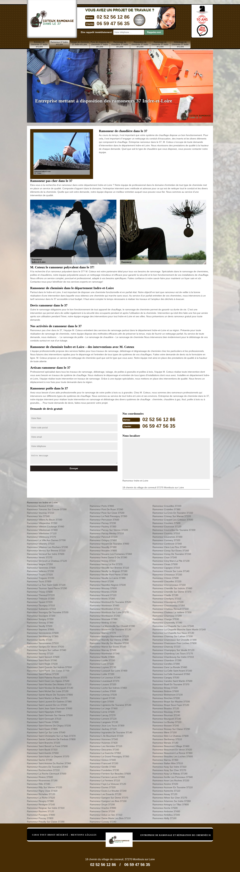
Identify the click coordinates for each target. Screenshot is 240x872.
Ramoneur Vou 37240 (38, 516)
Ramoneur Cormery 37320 (166, 540)
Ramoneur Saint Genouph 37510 (44, 718)
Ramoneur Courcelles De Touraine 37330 (173, 530)
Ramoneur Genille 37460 (103, 766)
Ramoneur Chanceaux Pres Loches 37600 (174, 643)
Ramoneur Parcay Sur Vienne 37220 (109, 530)
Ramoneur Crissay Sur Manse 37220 (171, 516)
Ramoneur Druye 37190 (102, 804)
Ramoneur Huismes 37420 (104, 742)
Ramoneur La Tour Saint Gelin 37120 (46, 585)
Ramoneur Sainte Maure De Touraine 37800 (50, 694)
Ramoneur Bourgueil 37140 (166, 718)
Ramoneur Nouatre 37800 (103, 550)
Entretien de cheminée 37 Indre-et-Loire (39, 44)
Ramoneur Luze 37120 (102, 663)
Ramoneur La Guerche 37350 (105, 753)
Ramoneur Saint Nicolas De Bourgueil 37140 (50, 688)
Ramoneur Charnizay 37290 (167, 615)
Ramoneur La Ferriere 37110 (105, 780)
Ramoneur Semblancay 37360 (42, 636)
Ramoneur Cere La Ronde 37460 (169, 667)
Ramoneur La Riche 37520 (41, 797)
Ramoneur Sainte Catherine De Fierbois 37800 (51, 739)
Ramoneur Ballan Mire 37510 (167, 763)
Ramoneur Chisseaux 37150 (167, 574)
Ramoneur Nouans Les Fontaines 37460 (111, 554)
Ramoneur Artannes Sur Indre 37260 (171, 801)
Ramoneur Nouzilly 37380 (103, 547)
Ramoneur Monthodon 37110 (105, 609)
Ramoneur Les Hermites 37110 (106, 746)
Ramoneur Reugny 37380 (40, 801)
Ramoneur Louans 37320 (103, 684)
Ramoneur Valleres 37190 (40, 571)
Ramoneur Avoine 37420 (165, 784)
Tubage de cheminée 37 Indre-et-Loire (79, 43)
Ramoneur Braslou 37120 (165, 708)
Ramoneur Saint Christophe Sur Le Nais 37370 (51, 736)
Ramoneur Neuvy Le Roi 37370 (106, 564)
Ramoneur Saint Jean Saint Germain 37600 (49, 708)
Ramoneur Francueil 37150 (104, 763)
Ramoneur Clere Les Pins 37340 (169, 547)
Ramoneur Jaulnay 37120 (103, 729)
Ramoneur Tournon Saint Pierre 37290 (47, 588)
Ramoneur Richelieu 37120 (41, 794)
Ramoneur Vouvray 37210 (40, 512)
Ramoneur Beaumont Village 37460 (170, 746)
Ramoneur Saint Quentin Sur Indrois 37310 (49, 667)
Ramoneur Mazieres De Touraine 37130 (110, 629)
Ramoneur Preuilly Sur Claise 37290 (45, 821)
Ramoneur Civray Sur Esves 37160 (170, 550)
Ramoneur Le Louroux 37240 (105, 677)
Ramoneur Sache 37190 (39, 760)
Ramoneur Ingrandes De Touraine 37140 (111, 732)
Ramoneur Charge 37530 (165, 619)
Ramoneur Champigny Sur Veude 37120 (173, 650)
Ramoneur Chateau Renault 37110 (170, 609)
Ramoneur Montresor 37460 (104, 605)
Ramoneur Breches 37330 (166, 698)
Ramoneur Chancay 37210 (166, 646)
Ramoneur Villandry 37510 (41, 543)
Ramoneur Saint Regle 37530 (42, 663)
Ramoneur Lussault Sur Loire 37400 (108, 670)
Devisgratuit (139, 19)
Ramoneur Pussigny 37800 (41, 814)
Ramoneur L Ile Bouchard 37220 (106, 736)
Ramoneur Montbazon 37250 (105, 615)
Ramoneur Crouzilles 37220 (166, 506)
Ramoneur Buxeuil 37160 (40, 506)
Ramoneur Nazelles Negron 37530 (108, 585)
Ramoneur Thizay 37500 (40, 591)
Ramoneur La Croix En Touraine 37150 (172, 512)
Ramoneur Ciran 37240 (164, 557)
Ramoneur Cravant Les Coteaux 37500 (172, 519)
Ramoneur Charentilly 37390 (167, 622)
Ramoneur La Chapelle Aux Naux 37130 (173, 633)
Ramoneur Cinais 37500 (165, 564)
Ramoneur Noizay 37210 (103, 561)
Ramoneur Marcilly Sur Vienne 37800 (109, 639)
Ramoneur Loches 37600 (103, 691)
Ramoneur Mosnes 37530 (103, 591)
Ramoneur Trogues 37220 (40, 578)
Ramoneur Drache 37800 (103, 808)
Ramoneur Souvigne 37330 (41, 615)
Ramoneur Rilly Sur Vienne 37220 (44, 787)
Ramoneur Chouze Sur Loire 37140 (170, 571)
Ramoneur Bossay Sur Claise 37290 (171, 729)
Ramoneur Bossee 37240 (165, 725)
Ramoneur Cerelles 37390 (166, 663)
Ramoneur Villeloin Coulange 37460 (45, 526)
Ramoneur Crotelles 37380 (166, 509)
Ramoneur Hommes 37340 (104, 739)
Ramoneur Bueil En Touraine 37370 (170, 684)
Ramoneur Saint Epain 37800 (42, 729)
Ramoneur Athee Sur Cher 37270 (169, 797)
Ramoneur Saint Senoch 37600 (43, 657)
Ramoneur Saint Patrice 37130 (43, 674)
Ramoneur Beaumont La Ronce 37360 (172, 753)
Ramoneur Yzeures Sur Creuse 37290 (47, 509)
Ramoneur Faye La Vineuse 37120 (108, 784)
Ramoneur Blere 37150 (164, 732)
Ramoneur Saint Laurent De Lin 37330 (47, 705)
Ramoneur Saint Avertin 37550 (43, 753)
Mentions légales (84, 835)
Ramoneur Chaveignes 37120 (168, 602)
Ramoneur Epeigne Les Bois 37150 (108, 801)
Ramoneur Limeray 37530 (103, 694)
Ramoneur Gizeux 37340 (103, 760)
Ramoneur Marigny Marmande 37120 (109, 636)
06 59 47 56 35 (113, 23)
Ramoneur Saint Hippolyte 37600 (44, 712)
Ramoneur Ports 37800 (102, 506)
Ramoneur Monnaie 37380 (104, 619)
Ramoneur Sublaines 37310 (41, 609)
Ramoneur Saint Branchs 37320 (43, 742)
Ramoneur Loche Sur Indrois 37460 (108, 688)
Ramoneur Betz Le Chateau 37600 (170, 736)
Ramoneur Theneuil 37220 (41, 595)
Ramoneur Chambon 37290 (166, 660)
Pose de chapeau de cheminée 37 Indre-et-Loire (100, 44)
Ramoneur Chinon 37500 (165, 578)
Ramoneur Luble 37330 (102, 674)
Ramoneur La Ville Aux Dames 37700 (46, 540)
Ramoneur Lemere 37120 (103, 718)
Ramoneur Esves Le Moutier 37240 (108, 790)
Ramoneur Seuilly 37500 (39, 626)
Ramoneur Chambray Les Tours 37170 (172, 653)
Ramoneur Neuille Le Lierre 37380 (108, 578)
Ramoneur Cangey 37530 (165, 677)
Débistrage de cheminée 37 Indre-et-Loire (180, 44)
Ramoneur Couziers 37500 (166, 523)
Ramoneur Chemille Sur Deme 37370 (171, 591)
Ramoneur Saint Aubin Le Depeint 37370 (48, 756)
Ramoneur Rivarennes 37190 (42, 780)
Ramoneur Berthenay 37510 (167, 739)
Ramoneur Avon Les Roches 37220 (170, 780)
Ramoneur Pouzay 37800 (40, 818)
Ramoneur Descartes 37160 (104, 749)
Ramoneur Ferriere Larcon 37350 (107, 777)
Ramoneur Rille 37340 (38, 784)
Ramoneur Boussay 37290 (166, 712)
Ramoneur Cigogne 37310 (166, 567)
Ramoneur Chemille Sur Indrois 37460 (172, 588)
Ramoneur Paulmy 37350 (103, 526)
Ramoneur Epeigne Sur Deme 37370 (109, 797)
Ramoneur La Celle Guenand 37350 (171, 674)
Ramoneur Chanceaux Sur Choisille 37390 (174, 639)
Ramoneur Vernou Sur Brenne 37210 (46, 550)
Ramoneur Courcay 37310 (166, 533)
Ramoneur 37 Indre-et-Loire (59, 43)
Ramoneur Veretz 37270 (39, 557)
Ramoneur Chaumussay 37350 (168, 605)
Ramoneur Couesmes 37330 (167, 537)
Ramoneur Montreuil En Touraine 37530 (110, 602)
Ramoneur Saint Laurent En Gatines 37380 (49, 701)
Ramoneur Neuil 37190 (102, 581)
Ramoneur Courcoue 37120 (166, 526)
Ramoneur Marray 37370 (103, 633)
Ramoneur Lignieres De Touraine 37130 (110, 705)
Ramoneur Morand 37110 (103, 595)
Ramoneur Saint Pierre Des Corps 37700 (48, 670)
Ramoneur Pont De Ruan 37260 (106, 509)
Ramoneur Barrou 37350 (165, 760)
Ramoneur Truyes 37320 (40, 574)
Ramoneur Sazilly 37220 (39, 639)
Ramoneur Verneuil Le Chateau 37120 (47, 561)
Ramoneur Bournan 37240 (166, 715)
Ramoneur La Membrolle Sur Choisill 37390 (112, 626)
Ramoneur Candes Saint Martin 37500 (172, 681)
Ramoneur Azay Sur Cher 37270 (169, 770)
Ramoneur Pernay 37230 (103, 523)
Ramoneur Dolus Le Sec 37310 (106, 814)
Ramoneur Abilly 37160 (164, 818)
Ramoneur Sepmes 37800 (40, 629)
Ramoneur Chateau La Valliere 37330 (172, 612)
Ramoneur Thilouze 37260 (41, 598)
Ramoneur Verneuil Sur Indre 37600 (45, 554)
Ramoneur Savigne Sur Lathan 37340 (46, 650)
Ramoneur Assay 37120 (164, 794)
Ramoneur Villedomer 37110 (41, 533)
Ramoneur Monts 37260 (102, 598)
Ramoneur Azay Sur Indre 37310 (169, 766)
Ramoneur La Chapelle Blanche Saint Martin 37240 (179, 629)
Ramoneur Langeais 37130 (104, 722)
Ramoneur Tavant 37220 (40, 602)
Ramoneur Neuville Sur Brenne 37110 (109, 567)
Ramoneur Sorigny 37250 (40, 619)
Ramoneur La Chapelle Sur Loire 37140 (173, 626)
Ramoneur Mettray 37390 (103, 622)
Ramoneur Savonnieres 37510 (43, 643)
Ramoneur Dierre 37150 (102, 811)
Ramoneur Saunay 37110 (40, 653)
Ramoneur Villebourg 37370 (41, 537)
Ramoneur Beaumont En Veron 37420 (172, 749)
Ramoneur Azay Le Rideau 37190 (169, 773)
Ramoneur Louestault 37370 (104, 681)
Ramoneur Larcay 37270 (103, 715)
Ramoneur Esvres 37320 (103, 787)
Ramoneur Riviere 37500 (40, 777)
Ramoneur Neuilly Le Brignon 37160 (108, 571)
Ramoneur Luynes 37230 (103, 667)
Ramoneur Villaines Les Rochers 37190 (47, 547)
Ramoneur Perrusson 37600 (104, 519)
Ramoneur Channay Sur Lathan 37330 (172, 636)
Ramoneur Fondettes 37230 (104, 770)
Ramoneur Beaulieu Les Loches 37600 (172, 756)
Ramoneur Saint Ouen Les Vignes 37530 (48, 681)
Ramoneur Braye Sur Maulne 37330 (171, 701)
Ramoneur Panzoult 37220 (104, 537)
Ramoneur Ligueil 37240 (102, 698)
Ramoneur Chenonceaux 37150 (169, 585)
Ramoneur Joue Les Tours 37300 (107, 725)
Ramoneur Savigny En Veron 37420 (45, 646)
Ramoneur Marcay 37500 (103, 650)
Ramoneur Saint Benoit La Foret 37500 (47, 746)
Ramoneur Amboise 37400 (166, 811)
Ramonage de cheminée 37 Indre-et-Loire (160, 44)
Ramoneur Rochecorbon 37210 (43, 770)
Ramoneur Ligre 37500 (102, 701)
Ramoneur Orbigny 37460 (103, 540)
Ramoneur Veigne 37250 (40, 564)
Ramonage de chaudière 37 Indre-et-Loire (120, 44)
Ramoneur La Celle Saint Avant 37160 (172, 670)
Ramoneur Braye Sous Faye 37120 (170, 705)
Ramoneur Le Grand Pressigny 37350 (109, 756)
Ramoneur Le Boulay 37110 (166, 722)
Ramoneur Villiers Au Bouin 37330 (44, 519)
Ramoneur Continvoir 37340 (167, 543)
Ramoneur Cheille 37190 (165, 595)
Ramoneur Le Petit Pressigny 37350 (108, 516)
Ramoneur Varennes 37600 (41, 567)
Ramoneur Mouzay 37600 (103, 588)
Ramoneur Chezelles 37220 (166, 581)
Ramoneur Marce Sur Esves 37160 (108, 646)
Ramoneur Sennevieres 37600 (43, 633)
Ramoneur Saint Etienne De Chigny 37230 (49, 725)
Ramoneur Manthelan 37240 (105, 653)
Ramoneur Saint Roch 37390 (42, 660)
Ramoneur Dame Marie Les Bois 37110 (110, 818)
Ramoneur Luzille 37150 (102, 660)
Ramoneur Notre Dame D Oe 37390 (108, 557)
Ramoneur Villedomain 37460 (42, 530)
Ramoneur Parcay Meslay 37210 (107, 533)
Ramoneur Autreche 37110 (166, 790)
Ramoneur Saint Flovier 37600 (43, 722)
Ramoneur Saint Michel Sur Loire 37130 (47, 691)
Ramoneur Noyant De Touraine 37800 (109, 543)
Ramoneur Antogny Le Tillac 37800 (170, 804)
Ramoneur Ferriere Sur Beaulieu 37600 (110, 773)
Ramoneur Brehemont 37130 (167, 694)
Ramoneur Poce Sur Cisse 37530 (107, 512)
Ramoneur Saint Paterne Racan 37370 (47, 677)
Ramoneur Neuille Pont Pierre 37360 (109, 574)
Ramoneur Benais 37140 (165, 742)
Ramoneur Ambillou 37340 (166, 814)
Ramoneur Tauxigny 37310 (41, 605)
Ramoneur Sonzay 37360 (40, 622)
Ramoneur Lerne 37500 (102, 712)
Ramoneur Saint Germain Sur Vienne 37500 (50, 715)
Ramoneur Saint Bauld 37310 (42, 749)
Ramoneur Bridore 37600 (165, 691)
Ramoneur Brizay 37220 (165, 688)
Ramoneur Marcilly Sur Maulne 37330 (109, 643)
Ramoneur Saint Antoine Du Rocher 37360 (49, 763)
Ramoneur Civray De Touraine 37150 (171, 554)
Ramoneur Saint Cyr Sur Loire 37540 (46, 732)
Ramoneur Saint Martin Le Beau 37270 (47, 698)
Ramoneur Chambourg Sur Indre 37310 (173, 657)
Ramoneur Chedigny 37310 (166, 598)
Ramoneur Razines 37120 (40, 811)
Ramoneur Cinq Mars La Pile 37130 (171, 561)
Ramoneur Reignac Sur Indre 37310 (45, 808)
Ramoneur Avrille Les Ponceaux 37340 (172, 777)
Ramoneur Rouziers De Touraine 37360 (47, 766)
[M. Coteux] (122, 834)
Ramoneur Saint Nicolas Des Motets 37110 (49, 684)
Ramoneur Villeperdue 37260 (42, 523)
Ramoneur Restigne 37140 (41, 804)
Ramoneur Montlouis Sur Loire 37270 (109, 612)
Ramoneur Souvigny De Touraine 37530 (47, 612)
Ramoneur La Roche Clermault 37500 (46, 773)
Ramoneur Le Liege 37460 (104, 708)
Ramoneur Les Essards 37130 (105, 794)
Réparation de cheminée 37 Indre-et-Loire (140, 44)
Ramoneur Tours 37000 (39, 581)
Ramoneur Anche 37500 (165, 808)
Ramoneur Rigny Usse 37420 (42, 790)
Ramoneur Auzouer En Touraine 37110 (172, 787)
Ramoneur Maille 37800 (102, 657)
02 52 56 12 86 (113, 17)
